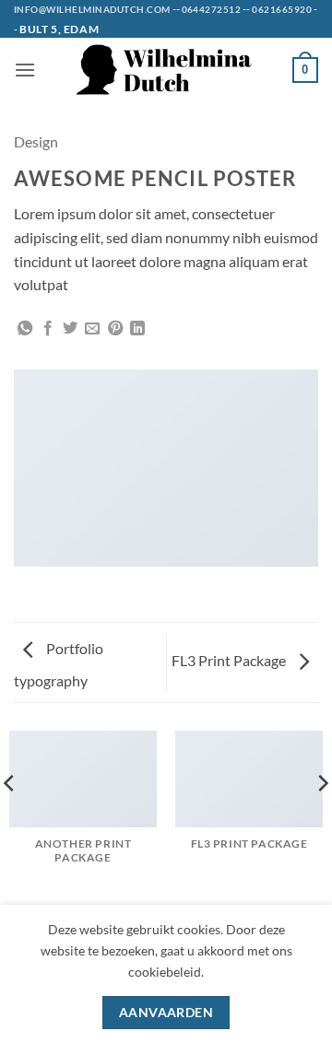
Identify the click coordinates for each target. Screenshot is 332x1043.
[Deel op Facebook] (48, 329)
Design (36, 141)
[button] (25, 69)
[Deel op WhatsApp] (25, 329)
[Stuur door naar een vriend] (92, 329)
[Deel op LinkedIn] (137, 329)
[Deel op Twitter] (70, 329)
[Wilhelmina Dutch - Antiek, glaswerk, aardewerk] (166, 69)
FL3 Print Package (230, 660)
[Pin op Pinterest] (115, 329)
